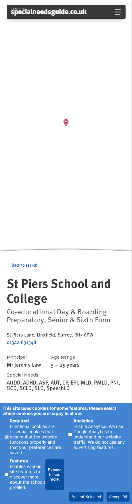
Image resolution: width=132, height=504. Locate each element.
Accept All (118, 496)
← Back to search (22, 265)
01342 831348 (21, 342)
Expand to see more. (54, 475)
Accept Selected (86, 496)
